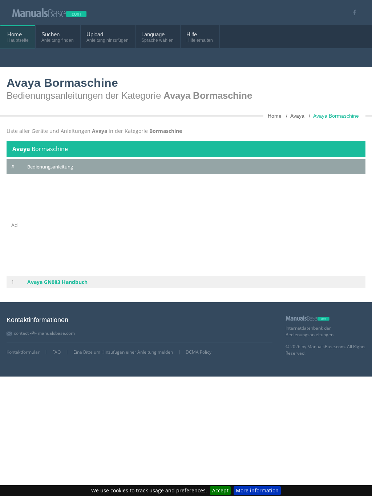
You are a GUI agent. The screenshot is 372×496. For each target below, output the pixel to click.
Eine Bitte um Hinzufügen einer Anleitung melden (123, 352)
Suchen (50, 34)
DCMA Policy (198, 352)
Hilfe (191, 34)
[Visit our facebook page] (352, 12)
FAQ (56, 352)
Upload (94, 34)
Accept (220, 490)
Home (14, 34)
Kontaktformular (23, 352)
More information (257, 490)
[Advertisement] (162, 225)
